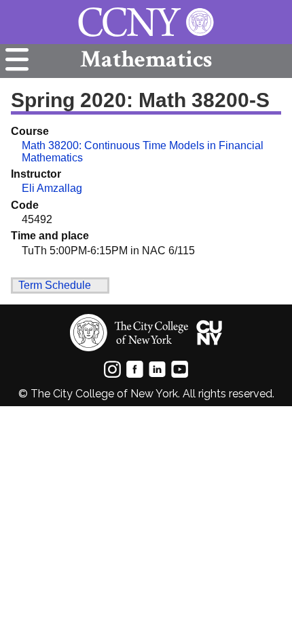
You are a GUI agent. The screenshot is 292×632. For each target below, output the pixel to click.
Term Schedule (54, 285)
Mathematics (146, 59)
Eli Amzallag (52, 188)
